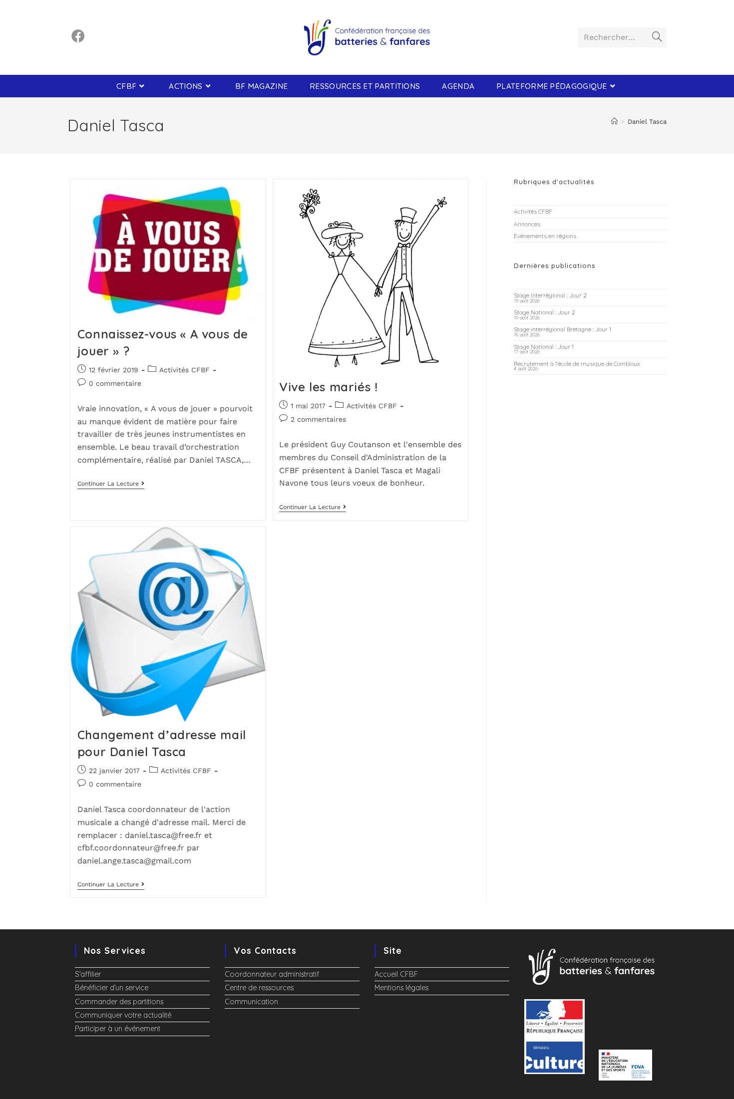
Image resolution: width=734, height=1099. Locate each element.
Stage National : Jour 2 (544, 312)
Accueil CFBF (396, 974)
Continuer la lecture (110, 483)
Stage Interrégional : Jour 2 (550, 295)
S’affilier (88, 974)
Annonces (527, 224)
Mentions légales (401, 987)
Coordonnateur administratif (272, 974)
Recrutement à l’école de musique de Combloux (577, 363)
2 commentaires (318, 419)
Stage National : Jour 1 (544, 346)
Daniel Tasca (647, 121)
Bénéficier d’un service (111, 987)
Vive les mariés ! (328, 386)
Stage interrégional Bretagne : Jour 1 (562, 329)
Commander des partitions (119, 1001)
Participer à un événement (117, 1028)
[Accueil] (614, 121)
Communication (251, 1001)
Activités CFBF (184, 370)
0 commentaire (115, 383)
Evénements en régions (545, 236)
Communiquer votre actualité (123, 1015)
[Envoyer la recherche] (657, 37)
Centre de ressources (259, 987)
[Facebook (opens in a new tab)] (78, 36)
